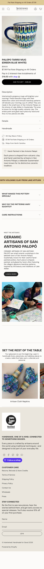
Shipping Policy (8, 479)
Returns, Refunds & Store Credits (15, 471)
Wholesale (6, 492)
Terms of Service (8, 475)
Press (4, 496)
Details (5, 121)
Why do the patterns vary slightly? (16, 205)
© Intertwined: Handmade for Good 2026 (17, 542)
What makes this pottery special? (15, 195)
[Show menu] (3, 9)
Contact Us (6, 488)
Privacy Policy (7, 483)
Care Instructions (12, 215)
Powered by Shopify (9, 547)
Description (7, 92)
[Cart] (40, 9)
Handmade (7, 128)
